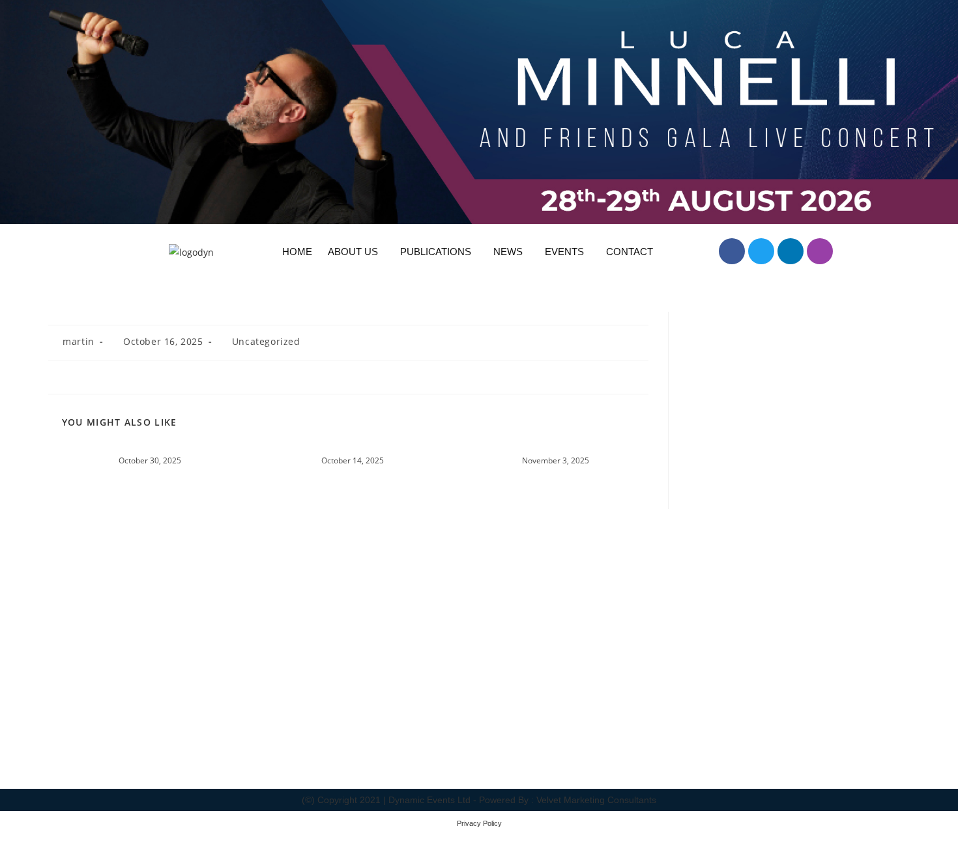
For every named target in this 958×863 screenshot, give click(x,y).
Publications (435, 251)
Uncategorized (266, 341)
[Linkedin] (790, 251)
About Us (353, 251)
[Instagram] (820, 251)
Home (297, 251)
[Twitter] (761, 251)
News (508, 251)
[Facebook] (732, 251)
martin (78, 341)
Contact (629, 251)
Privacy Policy (479, 823)
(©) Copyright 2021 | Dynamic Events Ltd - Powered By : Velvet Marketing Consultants (479, 800)
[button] (356, 251)
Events (564, 251)
